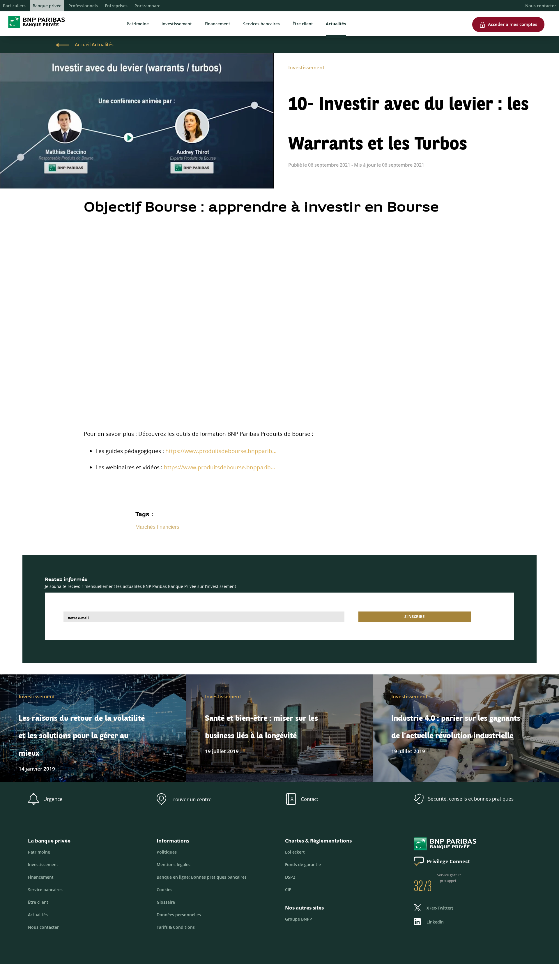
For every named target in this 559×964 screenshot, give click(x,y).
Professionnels (83, 5)
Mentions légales (173, 864)
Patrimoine (138, 24)
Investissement (177, 24)
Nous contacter (540, 5)
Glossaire (166, 902)
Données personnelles (179, 914)
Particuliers (14, 5)
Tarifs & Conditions (176, 927)
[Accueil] (35, 29)
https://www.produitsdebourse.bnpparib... (221, 451)
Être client (303, 24)
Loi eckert (295, 852)
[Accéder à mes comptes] (508, 14)
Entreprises (116, 5)
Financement (217, 24)
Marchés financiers (157, 527)
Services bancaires (261, 24)
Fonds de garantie (303, 864)
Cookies (164, 889)
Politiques (167, 852)
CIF (288, 889)
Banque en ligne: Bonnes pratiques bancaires (202, 877)
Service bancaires (45, 889)
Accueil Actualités (94, 44)
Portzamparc (147, 5)
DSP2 (290, 877)
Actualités (336, 24)
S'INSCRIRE (414, 616)
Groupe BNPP (298, 919)
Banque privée (47, 5)
